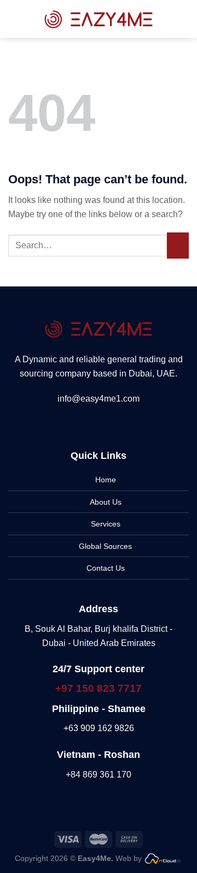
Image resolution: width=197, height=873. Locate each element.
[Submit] (178, 245)
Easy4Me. (96, 858)
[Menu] (14, 18)
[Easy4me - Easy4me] (98, 19)
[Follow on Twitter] (105, 424)
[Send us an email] (118, 424)
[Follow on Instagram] (92, 424)
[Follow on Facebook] (78, 424)
